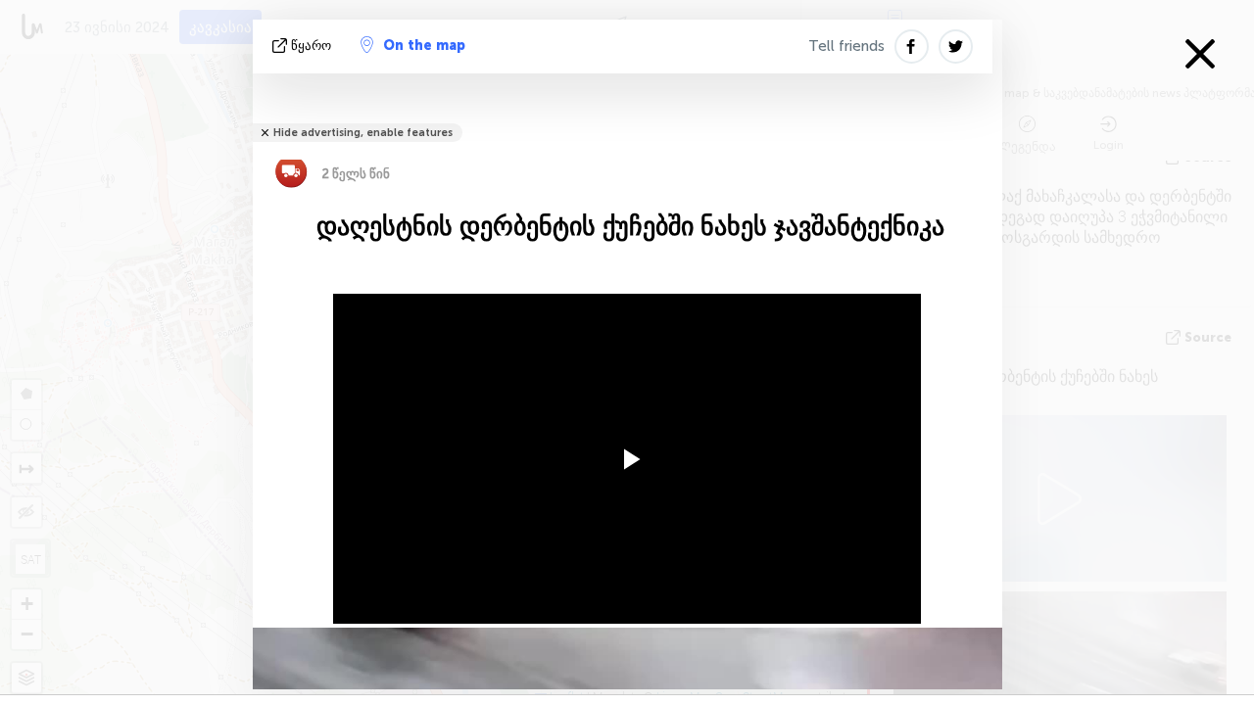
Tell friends (846, 46)
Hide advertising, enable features (363, 132)
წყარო (311, 45)
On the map (424, 45)
